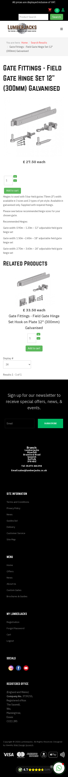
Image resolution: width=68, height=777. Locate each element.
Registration (13, 622)
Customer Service (16, 533)
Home (24, 42)
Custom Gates (14, 590)
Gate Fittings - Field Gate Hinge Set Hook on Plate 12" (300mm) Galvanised (34, 322)
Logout (10, 640)
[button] (59, 768)
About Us (11, 583)
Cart (9, 634)
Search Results (39, 42)
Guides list (12, 520)
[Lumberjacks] (14, 28)
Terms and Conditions (18, 502)
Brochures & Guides (17, 596)
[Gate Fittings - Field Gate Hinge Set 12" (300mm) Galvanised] (34, 126)
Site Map (11, 539)
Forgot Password (15, 628)
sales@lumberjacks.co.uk (32, 470)
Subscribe (50, 423)
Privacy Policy (13, 508)
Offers (10, 571)
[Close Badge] (51, 766)
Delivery (11, 527)
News (10, 514)
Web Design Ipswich (23, 745)
